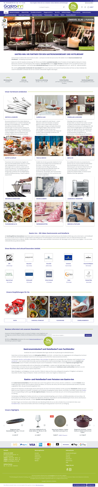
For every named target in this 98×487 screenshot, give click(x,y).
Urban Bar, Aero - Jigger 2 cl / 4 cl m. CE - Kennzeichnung (82, 430)
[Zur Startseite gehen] (14, 6)
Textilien (84, 390)
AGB (67, 462)
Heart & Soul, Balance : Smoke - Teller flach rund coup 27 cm (37, 430)
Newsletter (37, 455)
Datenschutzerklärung (35, 339)
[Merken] (22, 425)
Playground (60, 320)
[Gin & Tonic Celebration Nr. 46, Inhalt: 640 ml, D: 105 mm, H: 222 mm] (15, 421)
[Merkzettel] (82, 7)
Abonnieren (88, 335)
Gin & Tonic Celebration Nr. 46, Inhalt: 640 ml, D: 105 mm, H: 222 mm (15, 431)
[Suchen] (52, 7)
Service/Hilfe (90, 3)
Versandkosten (52, 475)
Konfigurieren (91, 485)
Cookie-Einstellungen (71, 453)
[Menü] (6, 19)
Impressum (69, 458)
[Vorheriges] (4, 425)
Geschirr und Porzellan (24, 359)
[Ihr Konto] (85, 7)
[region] (49, 425)
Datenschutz (69, 460)
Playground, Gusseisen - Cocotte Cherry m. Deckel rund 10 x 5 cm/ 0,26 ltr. (60, 431)
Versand (68, 455)
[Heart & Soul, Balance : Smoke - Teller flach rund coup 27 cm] (38, 421)
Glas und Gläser (44, 359)
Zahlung (68, 457)
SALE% (15, 320)
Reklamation (38, 457)
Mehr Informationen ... (40, 485)
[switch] (4, 27)
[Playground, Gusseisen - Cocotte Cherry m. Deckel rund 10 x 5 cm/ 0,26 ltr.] (60, 421)
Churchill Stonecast (37, 320)
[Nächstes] (94, 425)
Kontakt (37, 453)
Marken (37, 460)
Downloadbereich (83, 320)
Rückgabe (37, 458)
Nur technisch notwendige (80, 485)
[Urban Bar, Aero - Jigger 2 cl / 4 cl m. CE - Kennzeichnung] (83, 421)
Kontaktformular (16, 403)
